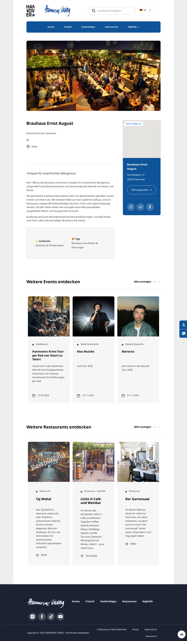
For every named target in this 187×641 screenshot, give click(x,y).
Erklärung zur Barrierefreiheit (112, 629)
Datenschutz (151, 629)
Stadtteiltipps (108, 601)
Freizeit (90, 601)
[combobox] (111, 10)
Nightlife (147, 601)
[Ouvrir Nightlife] (138, 27)
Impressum (151, 636)
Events (76, 601)
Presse (135, 629)
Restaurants (129, 601)
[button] (159, 282)
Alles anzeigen (142, 281)
